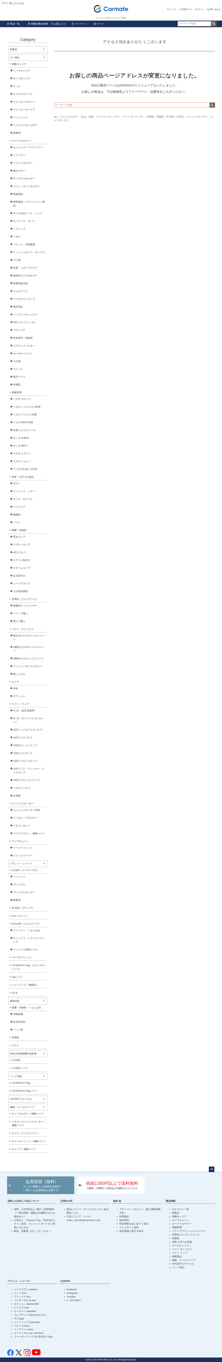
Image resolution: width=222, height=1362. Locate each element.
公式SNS (65, 1281)
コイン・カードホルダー (26, 186)
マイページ (81, 23)
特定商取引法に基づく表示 (133, 1223)
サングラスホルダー (24, 178)
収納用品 (18, 194)
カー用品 (15, 57)
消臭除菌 (18, 1014)
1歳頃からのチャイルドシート (28, 649)
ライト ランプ (179, 1252)
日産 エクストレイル (24, 430)
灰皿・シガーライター (25, 267)
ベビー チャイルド (182, 1249)
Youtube (71, 1296)
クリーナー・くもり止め (26, 930)
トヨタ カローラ (22, 399)
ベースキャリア (21, 70)
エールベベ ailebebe (25, 1311)
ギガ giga (19, 1318)
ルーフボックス (21, 78)
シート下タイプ (21, 583)
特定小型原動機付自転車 (23, 1053)
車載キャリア (19, 64)
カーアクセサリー (21, 140)
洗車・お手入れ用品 (23, 476)
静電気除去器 (20, 283)
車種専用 (17, 392)
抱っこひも (19, 674)
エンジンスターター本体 (26, 810)
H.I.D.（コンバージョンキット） (28, 720)
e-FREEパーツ (20, 1068)
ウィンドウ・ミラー (24, 491)
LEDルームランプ (22, 753)
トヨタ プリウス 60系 (25, 414)
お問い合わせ (214, 9)
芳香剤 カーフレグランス (185, 1234)
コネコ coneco (22, 1325)
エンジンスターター (23, 803)
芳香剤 (16, 384)
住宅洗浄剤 (19, 1022)
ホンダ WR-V (20, 445)
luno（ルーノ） (20, 915)
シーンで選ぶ (20, 613)
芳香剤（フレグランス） (25, 599)
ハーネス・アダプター (25, 817)
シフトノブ (19, 228)
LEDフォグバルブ (22, 737)
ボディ (16, 483)
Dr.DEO (170, 116)
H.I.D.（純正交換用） (24, 710)
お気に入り (60, 23)
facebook (72, 1289)
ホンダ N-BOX (21, 438)
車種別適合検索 (39, 23)
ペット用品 (16, 1076)
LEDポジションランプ (25, 745)
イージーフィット (23, 847)
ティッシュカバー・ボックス (29, 252)
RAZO (180, 116)
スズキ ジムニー (22, 461)
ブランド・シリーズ (21, 863)
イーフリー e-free (23, 1329)
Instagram (72, 1293)
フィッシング (20, 117)
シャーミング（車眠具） (25, 984)
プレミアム (19, 884)
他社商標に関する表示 (131, 1231)
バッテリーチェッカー (25, 314)
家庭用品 (15, 1001)
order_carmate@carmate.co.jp (83, 1220)
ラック (16, 86)
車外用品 (18, 306)
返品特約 (124, 1220)
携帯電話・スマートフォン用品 (29, 203)
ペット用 (18, 1029)
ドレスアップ (20, 291)
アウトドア (19, 330)
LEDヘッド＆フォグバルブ (27, 729)
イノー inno (20, 1293)
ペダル (16, 236)
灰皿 (90, 116)
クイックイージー (23, 855)
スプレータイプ (21, 544)
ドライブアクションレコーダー (189, 1231)
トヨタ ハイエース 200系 (27, 406)
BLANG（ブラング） (23, 907)
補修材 (16, 514)
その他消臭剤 (20, 591)
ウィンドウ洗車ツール (25, 949)
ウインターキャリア (24, 109)
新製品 (13, 49)
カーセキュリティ (23, 353)
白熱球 (16, 795)
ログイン (200, 9)
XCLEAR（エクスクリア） (26, 923)
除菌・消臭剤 (19, 530)
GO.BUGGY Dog (21, 1082)
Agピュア (17, 977)
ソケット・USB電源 (24, 244)
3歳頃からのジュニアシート (28, 658)
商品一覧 (15, 23)
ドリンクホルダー (23, 162)
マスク (15, 1045)
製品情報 (171, 1200)
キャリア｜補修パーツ (24, 1149)
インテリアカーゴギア (25, 125)
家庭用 (16, 900)
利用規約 (124, 1216)
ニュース (172, 9)
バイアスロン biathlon (26, 1289)
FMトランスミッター (24, 322)
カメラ (15, 681)
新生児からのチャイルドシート (29, 637)
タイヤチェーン (20, 841)
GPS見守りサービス (21, 1099)
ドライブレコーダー (133, 116)
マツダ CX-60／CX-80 (25, 469)
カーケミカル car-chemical (28, 1333)
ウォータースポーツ (24, 101)
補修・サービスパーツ (22, 1107)
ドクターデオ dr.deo (25, 1300)
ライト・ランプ (20, 704)
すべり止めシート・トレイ (27, 213)
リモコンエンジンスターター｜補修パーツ (29, 1123)
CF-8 (14, 992)
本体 (15, 688)
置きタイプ (19, 536)
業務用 (16, 133)
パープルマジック (21, 957)
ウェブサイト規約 (129, 1227)
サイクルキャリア (23, 94)
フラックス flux (22, 1296)
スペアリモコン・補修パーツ (29, 833)
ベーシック (19, 876)
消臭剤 (160, 116)
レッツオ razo (21, 1307)
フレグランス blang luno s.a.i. (30, 1314)
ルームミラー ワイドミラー (28, 147)
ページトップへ (211, 1169)
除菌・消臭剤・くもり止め (26, 1007)
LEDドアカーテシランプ (26, 780)
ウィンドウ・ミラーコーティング (29, 940)
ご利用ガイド (186, 9)
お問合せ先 (66, 1200)
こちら (45, 1231)
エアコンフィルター (24, 345)
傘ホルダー (19, 170)
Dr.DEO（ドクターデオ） (26, 870)
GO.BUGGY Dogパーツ (24, 1090)
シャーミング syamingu (27, 1322)
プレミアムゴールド (24, 892)
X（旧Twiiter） (75, 1300)
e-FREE (16, 1060)
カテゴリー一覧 (180, 1209)
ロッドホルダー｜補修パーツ (27, 1113)
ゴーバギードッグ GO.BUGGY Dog (33, 1336)
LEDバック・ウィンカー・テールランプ (29, 770)
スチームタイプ (21, 568)
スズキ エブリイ (22, 453)
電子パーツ (19, 376)
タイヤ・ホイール (23, 499)
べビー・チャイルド (23, 629)
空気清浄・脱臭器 (23, 337)
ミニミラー (19, 155)
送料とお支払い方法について (23, 1200)
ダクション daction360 (26, 1303)
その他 (16, 361)
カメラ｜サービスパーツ (25, 1133)
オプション (19, 696)
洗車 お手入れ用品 (182, 1241)
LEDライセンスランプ (25, 760)
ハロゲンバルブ (21, 787)
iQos (83, 116)
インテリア (19, 506)
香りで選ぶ (19, 621)
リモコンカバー (21, 825)
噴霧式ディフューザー (25, 605)
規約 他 (117, 1200)
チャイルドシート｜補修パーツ (29, 1141)
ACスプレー (19, 552)
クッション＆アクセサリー (27, 666)
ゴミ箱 (16, 260)
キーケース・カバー (24, 221)
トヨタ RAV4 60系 (23, 422)
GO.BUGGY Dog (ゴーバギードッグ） (29, 967)
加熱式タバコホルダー (25, 275)
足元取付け (19, 575)
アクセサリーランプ (24, 299)
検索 (213, 23)
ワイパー (18, 369)
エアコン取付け (21, 560)
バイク (16, 522)
